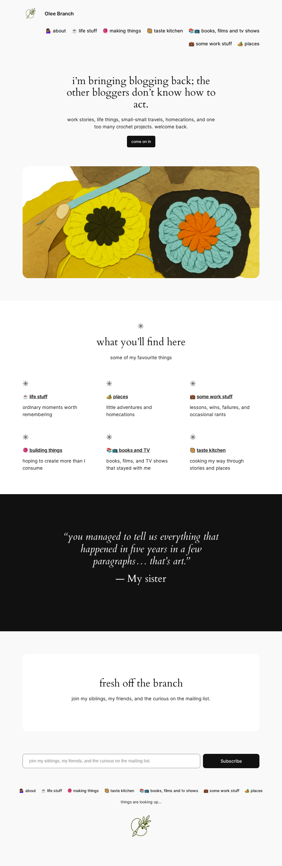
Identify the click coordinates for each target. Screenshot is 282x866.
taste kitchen (211, 450)
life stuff (38, 396)
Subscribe (231, 761)
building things (45, 450)
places (120, 396)
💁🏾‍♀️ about (56, 31)
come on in (141, 141)
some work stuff (214, 396)
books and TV (134, 450)
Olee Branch (59, 13)
